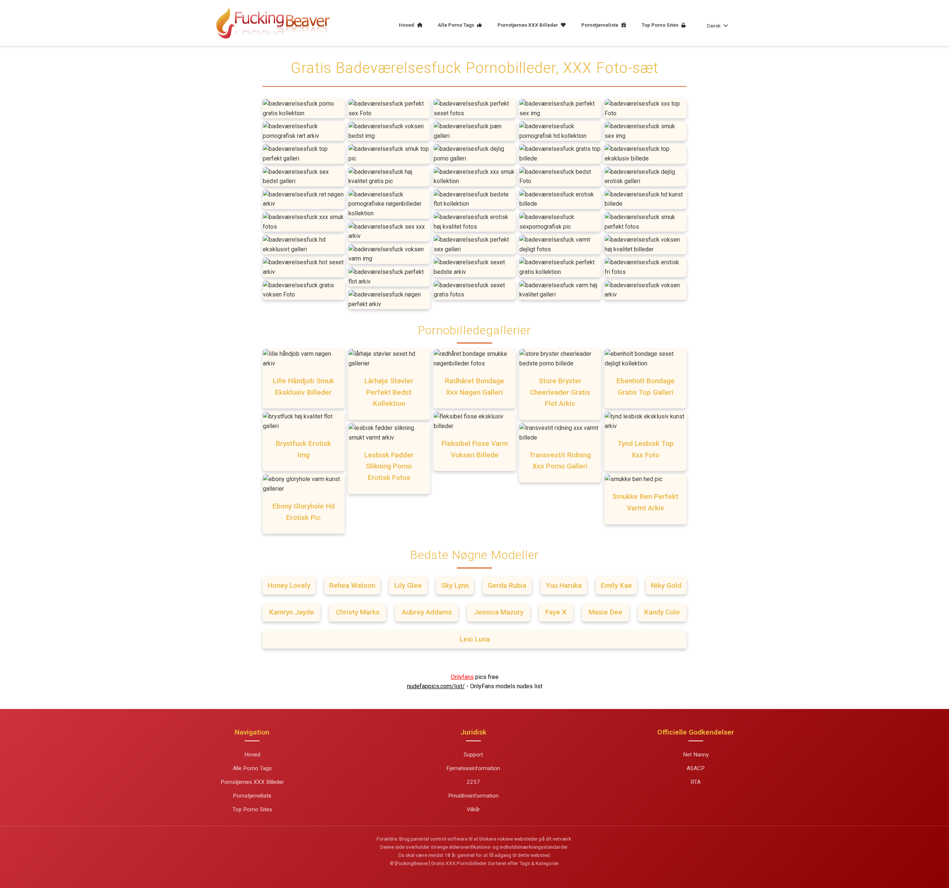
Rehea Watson (352, 585)
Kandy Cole (662, 612)
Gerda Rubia (506, 585)
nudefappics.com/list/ (436, 686)
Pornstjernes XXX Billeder (528, 25)
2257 (473, 782)
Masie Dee (605, 612)
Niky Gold (666, 585)
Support (473, 754)
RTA (696, 782)
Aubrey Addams (427, 612)
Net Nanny (696, 754)
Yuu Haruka (564, 585)
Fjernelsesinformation (473, 768)
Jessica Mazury (498, 612)
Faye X (555, 612)
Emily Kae (616, 585)
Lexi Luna (475, 639)
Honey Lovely (289, 585)
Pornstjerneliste (600, 25)
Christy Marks (358, 612)
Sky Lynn (455, 585)
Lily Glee (408, 585)
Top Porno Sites (660, 25)
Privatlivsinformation (473, 795)
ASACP (696, 768)
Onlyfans (462, 676)
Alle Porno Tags (456, 25)
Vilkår (473, 809)
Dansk (714, 26)
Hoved (407, 25)
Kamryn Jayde (291, 612)
